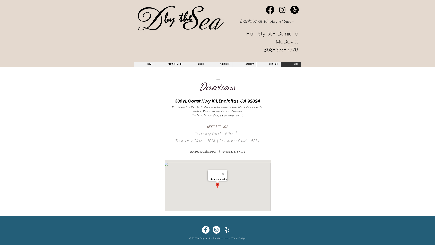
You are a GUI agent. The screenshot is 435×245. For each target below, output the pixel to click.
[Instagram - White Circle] (216, 230)
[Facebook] (270, 10)
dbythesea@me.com (204, 152)
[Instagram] (282, 10)
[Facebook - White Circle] (206, 230)
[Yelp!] (294, 10)
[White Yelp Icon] (227, 230)
